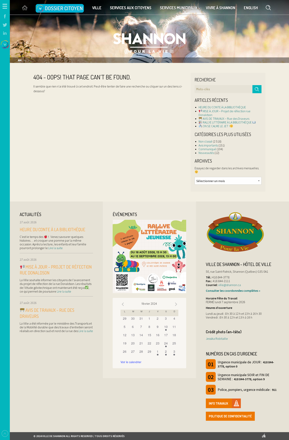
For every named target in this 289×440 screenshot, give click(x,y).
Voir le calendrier (131, 362)
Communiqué (207, 149)
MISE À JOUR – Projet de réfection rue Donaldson (224, 113)
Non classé (205, 141)
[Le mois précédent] (176, 304)
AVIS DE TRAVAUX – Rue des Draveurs (225, 119)
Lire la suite (55, 248)
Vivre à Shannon (220, 7)
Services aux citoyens (130, 7)
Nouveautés (206, 153)
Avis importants (208, 145)
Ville (96, 7)
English (251, 7)
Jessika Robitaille (217, 339)
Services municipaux (178, 7)
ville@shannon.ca (229, 285)
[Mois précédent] (123, 304)
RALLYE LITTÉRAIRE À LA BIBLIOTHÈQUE (227, 122)
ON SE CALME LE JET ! (216, 126)
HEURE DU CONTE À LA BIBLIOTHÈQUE (222, 107)
